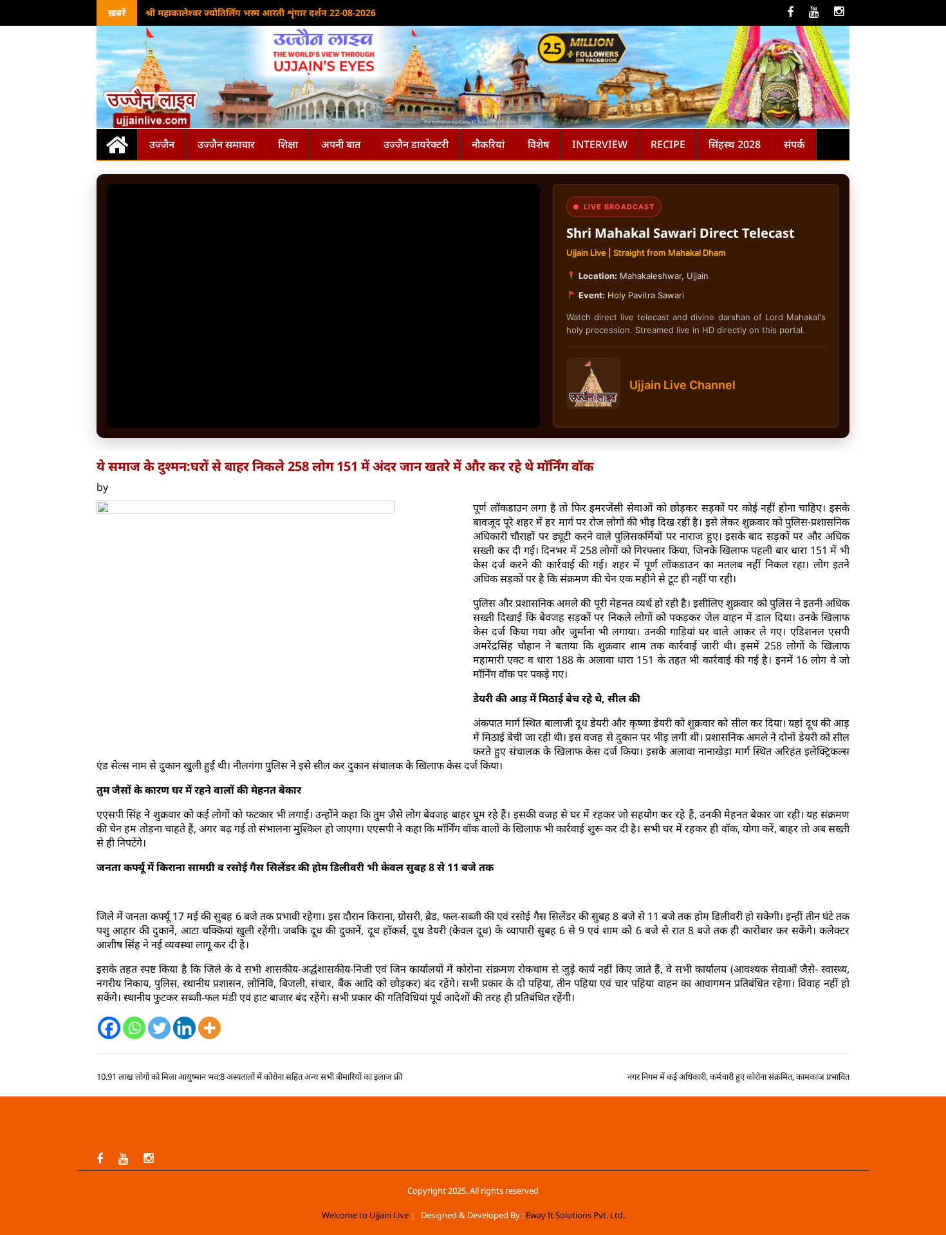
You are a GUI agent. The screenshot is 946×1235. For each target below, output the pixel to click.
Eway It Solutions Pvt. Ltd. (575, 1215)
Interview (599, 144)
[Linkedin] (184, 1028)
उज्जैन (161, 144)
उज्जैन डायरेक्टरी (416, 144)
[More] (209, 1028)
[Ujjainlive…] (117, 144)
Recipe (668, 144)
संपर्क (794, 144)
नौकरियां (488, 144)
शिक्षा (288, 144)
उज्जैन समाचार (226, 144)
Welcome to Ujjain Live (365, 1215)
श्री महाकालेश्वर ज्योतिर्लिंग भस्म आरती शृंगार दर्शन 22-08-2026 (260, 12)
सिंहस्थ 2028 (735, 144)
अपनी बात (340, 144)
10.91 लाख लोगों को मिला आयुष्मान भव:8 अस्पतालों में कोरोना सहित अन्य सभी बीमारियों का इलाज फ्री (249, 1076)
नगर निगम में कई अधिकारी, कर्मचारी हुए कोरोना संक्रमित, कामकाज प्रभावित (738, 1076)
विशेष (538, 144)
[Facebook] (109, 1028)
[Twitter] (159, 1028)
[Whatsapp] (134, 1028)
